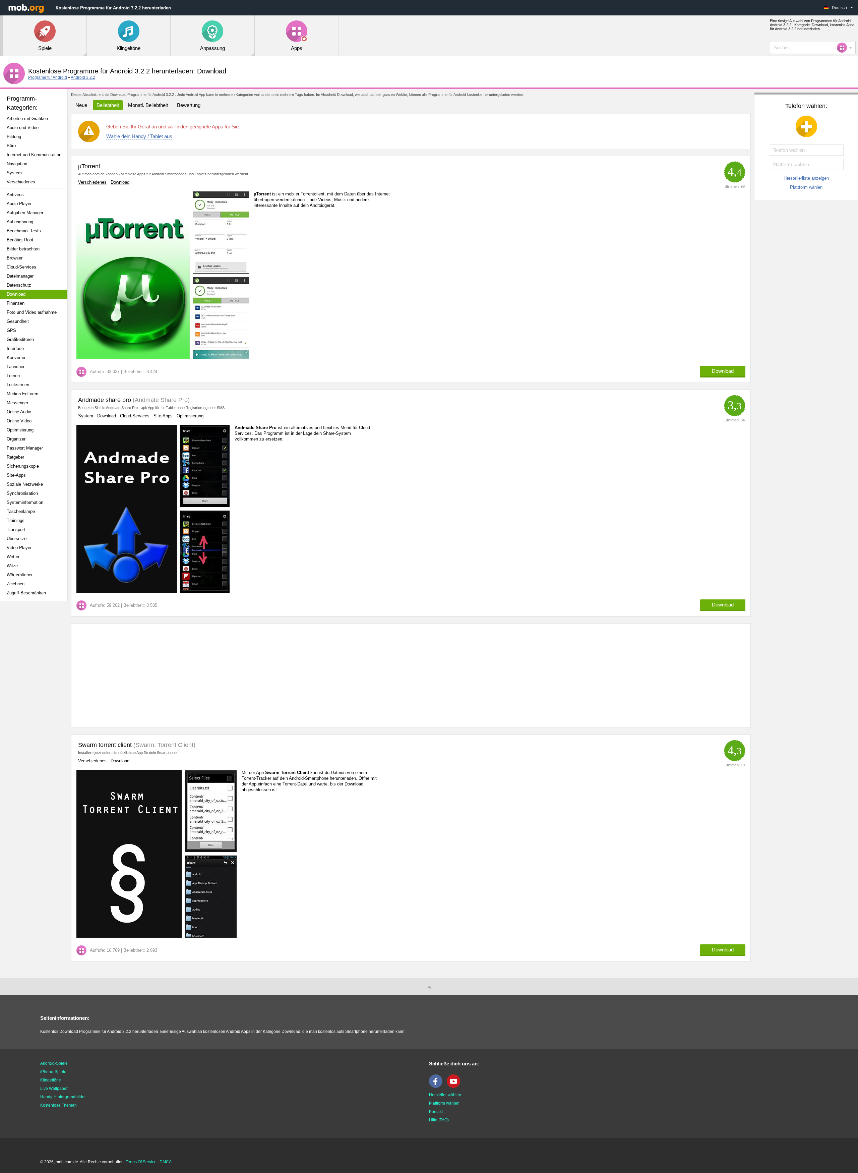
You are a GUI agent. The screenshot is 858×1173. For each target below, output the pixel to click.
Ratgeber (15, 457)
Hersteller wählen (445, 1095)
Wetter (13, 556)
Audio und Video (23, 127)
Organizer (16, 439)
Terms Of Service (141, 1162)
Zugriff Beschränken (26, 592)
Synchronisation (22, 493)
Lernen (13, 375)
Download (16, 294)
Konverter (16, 357)
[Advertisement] (35, 711)
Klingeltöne (50, 1080)
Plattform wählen (806, 187)
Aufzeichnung (20, 221)
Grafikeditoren (20, 339)
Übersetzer (17, 538)
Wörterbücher (20, 574)
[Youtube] (455, 1086)
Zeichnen (15, 583)
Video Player (19, 547)
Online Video (19, 420)
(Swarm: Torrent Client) (163, 745)
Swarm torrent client (105, 745)
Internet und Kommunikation (34, 154)
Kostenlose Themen (58, 1105)
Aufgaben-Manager (25, 212)
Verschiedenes (21, 181)
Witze (12, 565)
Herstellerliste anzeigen (806, 178)
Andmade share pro (104, 400)
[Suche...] (844, 48)
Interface (15, 348)
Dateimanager (20, 276)
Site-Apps (16, 475)
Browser (14, 257)
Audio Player (19, 203)
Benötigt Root (20, 239)
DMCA (166, 1162)
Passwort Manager (25, 448)
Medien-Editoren (22, 393)
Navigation (17, 163)
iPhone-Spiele (53, 1071)
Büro (11, 145)
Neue (81, 105)
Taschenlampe (21, 511)
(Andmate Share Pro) (160, 400)
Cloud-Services (21, 267)
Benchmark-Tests (24, 230)
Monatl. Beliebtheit (148, 105)
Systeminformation (25, 502)
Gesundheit (18, 321)
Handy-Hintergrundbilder (63, 1097)
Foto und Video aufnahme (32, 312)
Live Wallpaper (54, 1088)
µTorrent (89, 166)
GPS (11, 330)
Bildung (14, 136)
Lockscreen (18, 384)
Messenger (17, 402)
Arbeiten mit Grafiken (27, 118)
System (14, 172)
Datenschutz (19, 285)
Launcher (15, 366)
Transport (16, 529)
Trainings (15, 520)
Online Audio (19, 411)
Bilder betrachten (23, 248)
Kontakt (436, 1111)
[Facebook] (437, 1086)
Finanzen (15, 303)
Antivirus (15, 194)
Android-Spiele (54, 1063)
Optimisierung (20, 429)
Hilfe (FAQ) (439, 1120)
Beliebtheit (108, 105)
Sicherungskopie (23, 466)
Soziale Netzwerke (25, 484)
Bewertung (188, 105)
